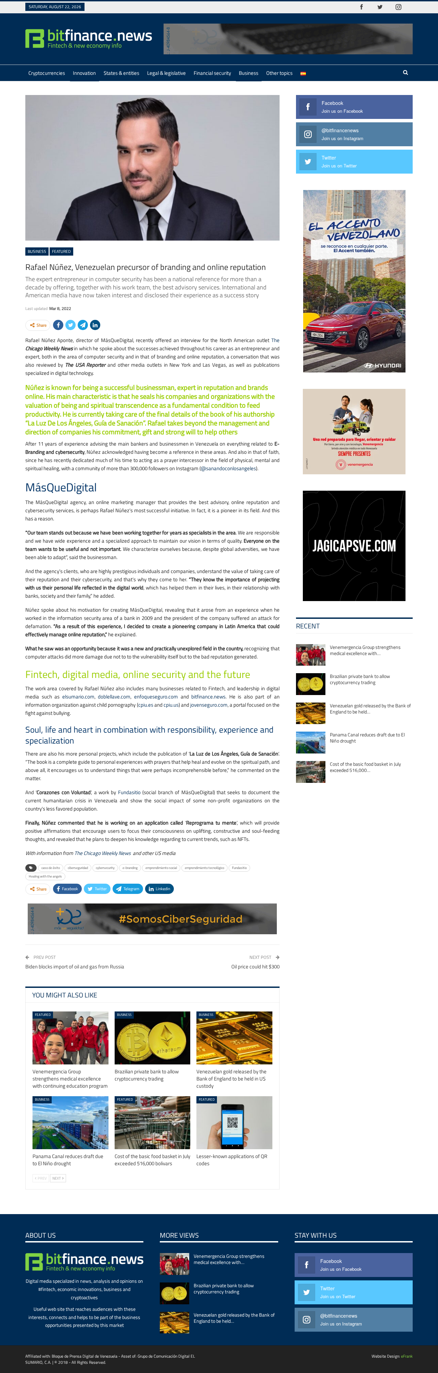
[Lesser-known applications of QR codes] (234, 1122)
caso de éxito (50, 867)
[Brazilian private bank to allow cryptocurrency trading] (153, 1037)
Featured (61, 251)
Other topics (279, 73)
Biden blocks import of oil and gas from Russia (74, 966)
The (275, 340)
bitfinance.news (208, 697)
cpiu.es (145, 705)
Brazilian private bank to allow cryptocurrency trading (360, 679)
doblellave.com (114, 697)
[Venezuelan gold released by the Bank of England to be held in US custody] (234, 1037)
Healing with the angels (45, 876)
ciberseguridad (78, 867)
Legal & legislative (166, 73)
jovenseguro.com (209, 705)
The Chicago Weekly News (102, 853)
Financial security (212, 73)
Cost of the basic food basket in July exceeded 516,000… (365, 767)
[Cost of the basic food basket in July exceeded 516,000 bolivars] (153, 1122)
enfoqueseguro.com (156, 697)
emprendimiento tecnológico (204, 867)
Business (248, 73)
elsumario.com (78, 697)
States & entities (121, 73)
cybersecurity (105, 867)
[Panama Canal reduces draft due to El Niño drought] (70, 1122)
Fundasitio (129, 792)
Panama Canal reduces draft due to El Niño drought (367, 737)
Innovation (84, 73)
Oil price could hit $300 (255, 966)
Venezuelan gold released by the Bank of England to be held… (370, 708)
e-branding (130, 867)
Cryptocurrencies (46, 73)
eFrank (407, 1356)
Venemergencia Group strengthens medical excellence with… (365, 650)
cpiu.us (171, 705)
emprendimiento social (161, 867)
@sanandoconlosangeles (228, 468)
